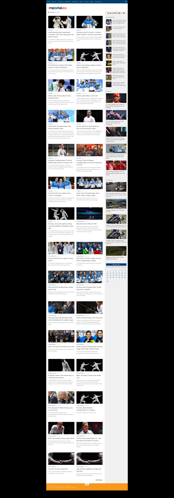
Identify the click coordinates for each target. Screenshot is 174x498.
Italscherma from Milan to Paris (86, 224)
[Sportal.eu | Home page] (57, 8)
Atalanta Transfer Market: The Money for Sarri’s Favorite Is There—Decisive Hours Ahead (119, 35)
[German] (115, 13)
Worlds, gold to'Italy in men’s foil (87, 96)
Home (48, 1)
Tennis (80, 1)
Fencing (50, 30)
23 (124, 275)
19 (113, 275)
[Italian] (117, 13)
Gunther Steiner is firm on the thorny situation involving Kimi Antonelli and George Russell (115, 139)
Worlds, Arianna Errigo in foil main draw (89, 318)
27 (116, 277)
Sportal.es (73, 487)
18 (110, 275)
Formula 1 (60, 1)
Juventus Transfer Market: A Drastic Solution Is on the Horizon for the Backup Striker (119, 84)
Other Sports (98, 1)
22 (122, 275)
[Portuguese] (120, 13)
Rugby (91, 1)
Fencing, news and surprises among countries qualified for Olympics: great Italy (60, 226)
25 (110, 277)
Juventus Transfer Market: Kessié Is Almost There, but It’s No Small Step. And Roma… (119, 56)
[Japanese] (122, 13)
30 (124, 277)
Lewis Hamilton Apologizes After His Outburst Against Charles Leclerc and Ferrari (115, 173)
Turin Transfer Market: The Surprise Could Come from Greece (118, 77)
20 (116, 275)
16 (124, 273)
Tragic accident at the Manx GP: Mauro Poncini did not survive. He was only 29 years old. (116, 195)
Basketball (74, 1)
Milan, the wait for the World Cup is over (61, 346)
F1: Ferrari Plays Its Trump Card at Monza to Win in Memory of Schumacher (115, 123)
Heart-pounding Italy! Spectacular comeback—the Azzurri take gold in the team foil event (61, 34)
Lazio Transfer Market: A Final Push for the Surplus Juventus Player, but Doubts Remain (119, 22)
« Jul (107, 281)
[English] (108, 13)
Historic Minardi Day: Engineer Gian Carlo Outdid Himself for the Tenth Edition (115, 156)
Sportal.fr (68, 487)
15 (122, 273)
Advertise (68, 486)
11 (110, 273)
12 (113, 273)
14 (119, 273)
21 (119, 275)
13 (116, 273)
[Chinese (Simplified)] (124, 13)
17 (107, 275)
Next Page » (99, 480)
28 (119, 277)
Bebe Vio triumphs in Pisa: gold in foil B (61, 438)
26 (113, 277)
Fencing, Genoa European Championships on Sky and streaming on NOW (88, 163)
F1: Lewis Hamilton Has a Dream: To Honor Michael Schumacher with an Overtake (115, 106)
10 (107, 273)
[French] (113, 13)
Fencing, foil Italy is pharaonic (58, 469)
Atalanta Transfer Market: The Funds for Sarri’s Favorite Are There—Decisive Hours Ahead (119, 42)
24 (107, 277)
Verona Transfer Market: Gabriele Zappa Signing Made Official (119, 63)
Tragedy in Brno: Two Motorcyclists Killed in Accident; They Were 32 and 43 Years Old (116, 242)
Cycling (86, 1)
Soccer (53, 1)
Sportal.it (58, 487)
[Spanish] (111, 13)
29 (122, 277)
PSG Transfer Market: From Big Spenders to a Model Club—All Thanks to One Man (119, 49)
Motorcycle (67, 1)
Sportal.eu (63, 487)
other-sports (80, 221)
